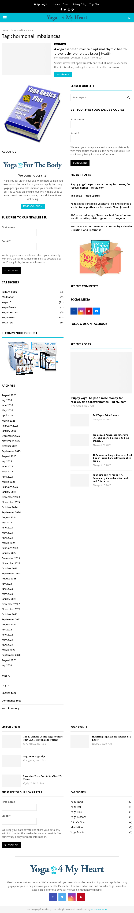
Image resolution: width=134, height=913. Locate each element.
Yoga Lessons (10, 312)
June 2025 (7, 466)
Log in (5, 685)
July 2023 (7, 583)
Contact (66, 4)
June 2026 (7, 405)
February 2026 (10, 425)
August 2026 (9, 395)
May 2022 (7, 639)
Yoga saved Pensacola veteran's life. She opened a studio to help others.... (111, 437)
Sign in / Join (42, 4)
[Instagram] (72, 897)
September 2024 (11, 512)
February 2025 (10, 486)
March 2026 (8, 420)
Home (57, 4)
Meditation (8, 297)
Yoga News (60, 44)
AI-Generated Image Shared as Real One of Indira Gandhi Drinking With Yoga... (112, 458)
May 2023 (7, 594)
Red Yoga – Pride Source (85, 195)
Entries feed (9, 693)
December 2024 (11, 497)
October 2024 (9, 507)
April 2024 (7, 537)
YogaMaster (63, 57)
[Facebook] (53, 897)
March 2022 (8, 650)
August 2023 (9, 578)
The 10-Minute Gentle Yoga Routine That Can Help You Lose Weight (43, 738)
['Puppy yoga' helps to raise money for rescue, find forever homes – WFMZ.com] (101, 372)
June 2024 (7, 527)
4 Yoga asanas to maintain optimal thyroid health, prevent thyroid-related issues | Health (91, 51)
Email (6, 241)
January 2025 (9, 492)
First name (8, 227)
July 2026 (7, 400)
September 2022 (11, 619)
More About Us (31, 206)
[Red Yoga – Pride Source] (79, 420)
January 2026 (9, 430)
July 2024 (7, 522)
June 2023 (7, 588)
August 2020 (9, 660)
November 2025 (11, 441)
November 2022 (11, 609)
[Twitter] (62, 897)
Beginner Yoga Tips (34, 756)
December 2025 (11, 435)
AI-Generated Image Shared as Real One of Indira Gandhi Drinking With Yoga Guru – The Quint (100, 216)
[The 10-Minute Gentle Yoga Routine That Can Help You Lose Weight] (11, 741)
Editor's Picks (9, 292)
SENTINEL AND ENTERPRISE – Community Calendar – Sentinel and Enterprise (110, 478)
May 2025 (7, 471)
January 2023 (9, 599)
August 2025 (9, 456)
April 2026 (7, 415)
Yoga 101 (7, 302)
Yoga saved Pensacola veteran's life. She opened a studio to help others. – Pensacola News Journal (101, 205)
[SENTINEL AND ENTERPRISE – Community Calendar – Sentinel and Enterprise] (79, 480)
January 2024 (9, 553)
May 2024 (7, 532)
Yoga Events (9, 307)
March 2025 (8, 481)
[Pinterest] (81, 897)
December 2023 (11, 558)
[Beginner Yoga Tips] (11, 761)
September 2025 (11, 451)
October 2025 (9, 446)
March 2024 (8, 543)
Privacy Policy (80, 4)
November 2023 (11, 563)
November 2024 (11, 502)
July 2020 (7, 665)
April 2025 (7, 476)
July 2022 (7, 629)
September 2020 (11, 655)
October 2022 (9, 614)
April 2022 (7, 645)
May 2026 (7, 410)
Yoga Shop (95, 4)
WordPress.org (10, 708)
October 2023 (9, 568)
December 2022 (11, 604)
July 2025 (7, 461)
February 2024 (10, 548)
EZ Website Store (99, 909)
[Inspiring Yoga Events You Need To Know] (11, 781)
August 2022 (9, 624)
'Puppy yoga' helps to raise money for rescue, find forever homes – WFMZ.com (100, 186)
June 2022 (7, 634)
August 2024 (9, 517)
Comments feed (11, 700)
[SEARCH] (128, 97)
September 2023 (11, 573)
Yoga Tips (7, 322)
